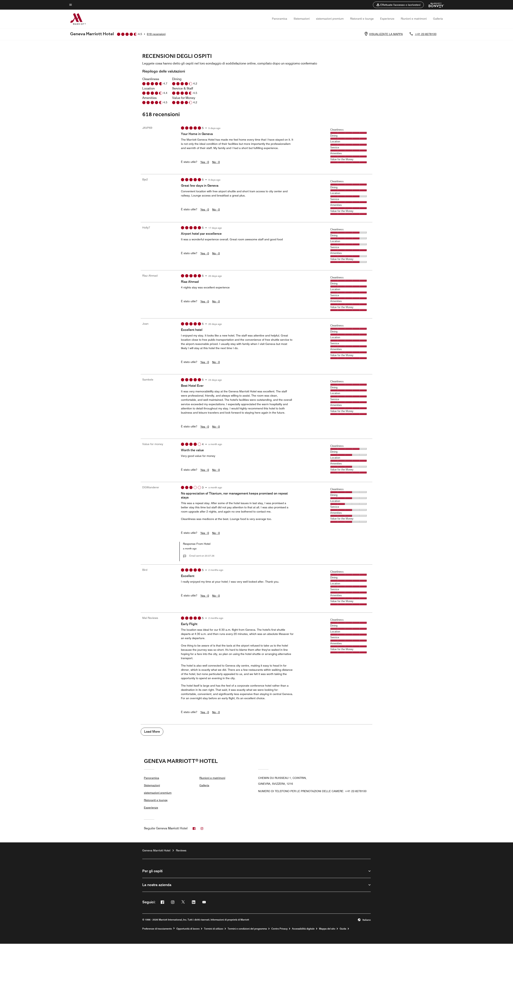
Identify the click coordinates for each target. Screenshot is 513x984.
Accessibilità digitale (303, 928)
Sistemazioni (302, 18)
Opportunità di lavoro (188, 928)
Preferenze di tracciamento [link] (157, 928)
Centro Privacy (279, 928)
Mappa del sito (327, 928)
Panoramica (279, 18)
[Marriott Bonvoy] (434, 4)
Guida (343, 928)
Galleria (438, 18)
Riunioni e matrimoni (414, 18)
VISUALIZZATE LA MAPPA (386, 34)
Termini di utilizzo (213, 928)
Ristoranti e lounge (362, 18)
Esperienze (387, 18)
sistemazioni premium (330, 18)
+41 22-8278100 (425, 34)
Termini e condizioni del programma (247, 928)
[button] (398, 5)
